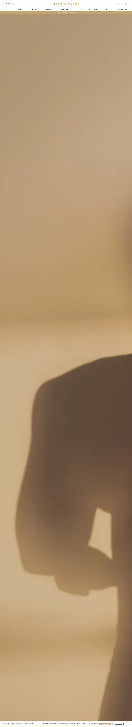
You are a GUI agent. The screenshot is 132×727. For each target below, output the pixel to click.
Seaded (127, 724)
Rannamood (64, 9)
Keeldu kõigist (118, 724)
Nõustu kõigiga (105, 724)
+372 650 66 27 (10, 3)
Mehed (78, 9)
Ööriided (19, 9)
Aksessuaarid (93, 9)
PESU (6, 9)
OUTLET (108, 9)
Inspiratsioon (122, 9)
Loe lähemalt (20, 724)
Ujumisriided (48, 9)
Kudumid (33, 9)
